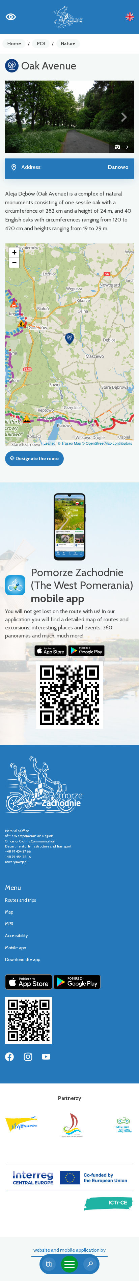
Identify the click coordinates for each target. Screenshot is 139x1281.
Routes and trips (20, 900)
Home (14, 43)
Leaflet (49, 443)
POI (41, 43)
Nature (68, 43)
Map (9, 912)
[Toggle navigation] (69, 1264)
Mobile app (15, 947)
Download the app (22, 959)
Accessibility (16, 935)
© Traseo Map (69, 443)
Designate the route (37, 458)
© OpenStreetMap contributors (107, 443)
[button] (14, 117)
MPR (9, 923)
